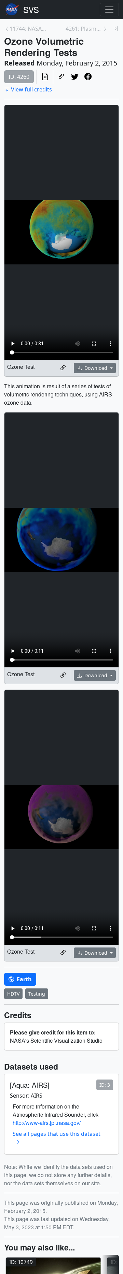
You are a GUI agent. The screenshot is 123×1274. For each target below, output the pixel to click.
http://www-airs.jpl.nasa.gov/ (47, 1123)
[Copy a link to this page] (61, 77)
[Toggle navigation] (109, 9)
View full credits (31, 89)
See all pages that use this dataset (56, 1134)
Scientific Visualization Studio (31, 9)
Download (96, 368)
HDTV (13, 993)
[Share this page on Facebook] (88, 77)
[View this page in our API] (45, 77)
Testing (36, 993)
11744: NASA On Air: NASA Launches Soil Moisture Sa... (28, 28)
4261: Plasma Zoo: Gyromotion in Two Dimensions (84, 28)
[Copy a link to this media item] (63, 368)
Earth (23, 979)
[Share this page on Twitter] (74, 77)
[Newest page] (116, 29)
